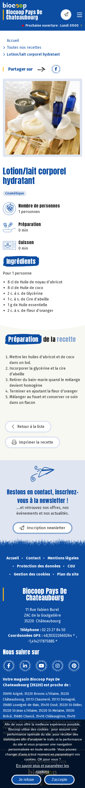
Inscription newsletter (46, 528)
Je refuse (26, 780)
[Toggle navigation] (79, 16)
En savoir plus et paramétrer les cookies (42, 768)
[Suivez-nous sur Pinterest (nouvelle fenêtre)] (74, 666)
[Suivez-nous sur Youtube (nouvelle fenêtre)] (41, 666)
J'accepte (59, 780)
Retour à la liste (30, 426)
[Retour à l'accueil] (14, 6)
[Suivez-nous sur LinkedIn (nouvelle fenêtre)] (25, 666)
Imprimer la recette (36, 442)
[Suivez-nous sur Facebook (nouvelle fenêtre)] (9, 666)
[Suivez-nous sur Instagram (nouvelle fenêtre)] (58, 666)
